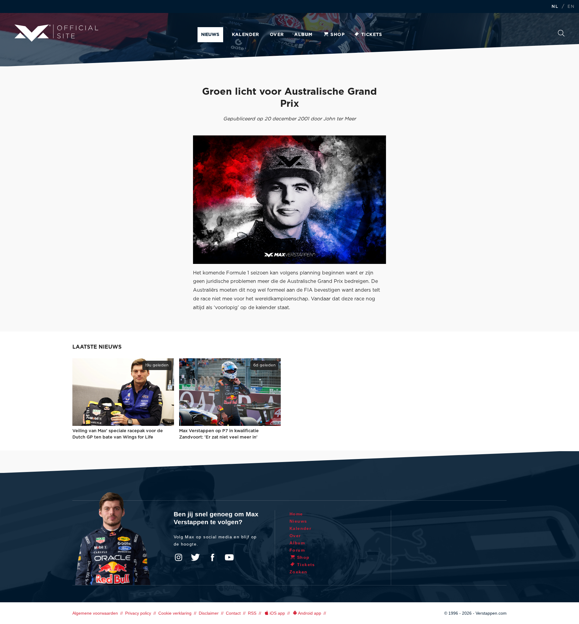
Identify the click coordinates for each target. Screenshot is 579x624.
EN (571, 7)
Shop (338, 35)
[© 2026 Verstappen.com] (289, 199)
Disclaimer (209, 613)
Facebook (212, 557)
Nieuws (210, 35)
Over (277, 35)
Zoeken (561, 35)
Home (296, 514)
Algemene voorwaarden (95, 613)
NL (555, 7)
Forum (297, 550)
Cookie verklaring (174, 613)
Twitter (195, 557)
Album (303, 35)
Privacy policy (138, 613)
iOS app (277, 613)
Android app (309, 613)
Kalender (245, 35)
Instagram (178, 557)
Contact (233, 613)
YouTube (229, 557)
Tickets (371, 35)
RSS (252, 613)
